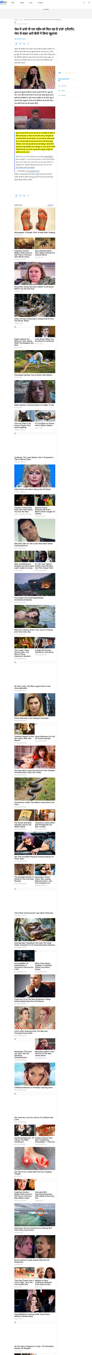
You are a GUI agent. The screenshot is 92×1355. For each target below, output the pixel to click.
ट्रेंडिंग (12, 3)
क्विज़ (31, 3)
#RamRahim (48, 156)
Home (16, 19)
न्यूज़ (21, 19)
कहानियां (22, 3)
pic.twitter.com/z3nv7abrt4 (25, 167)
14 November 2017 (33, 171)
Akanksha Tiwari (20, 39)
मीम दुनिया (40, 3)
